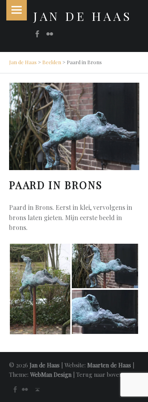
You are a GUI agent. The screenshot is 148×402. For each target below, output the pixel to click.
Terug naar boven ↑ (101, 374)
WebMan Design (50, 374)
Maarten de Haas (109, 365)
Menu (16, 10)
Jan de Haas (23, 62)
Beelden (51, 62)
